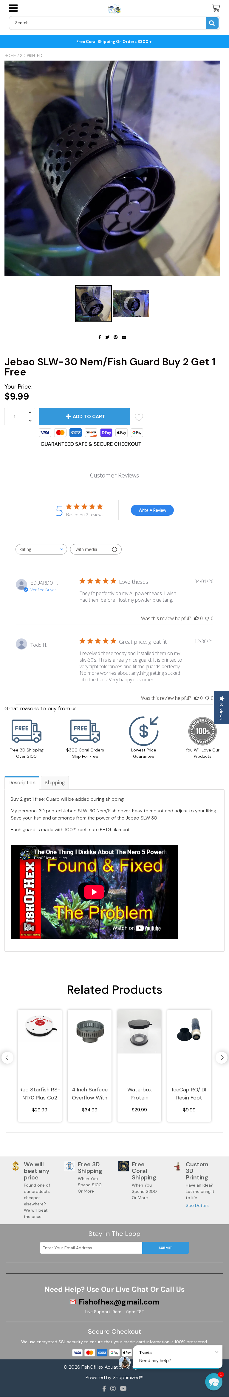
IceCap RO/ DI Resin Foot (189, 1093)
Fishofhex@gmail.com (119, 1302)
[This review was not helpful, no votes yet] (207, 618)
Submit (165, 1247)
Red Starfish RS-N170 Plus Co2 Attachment (39, 1094)
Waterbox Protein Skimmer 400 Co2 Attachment (140, 1094)
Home (10, 55)
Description (21, 782)
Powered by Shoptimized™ (114, 1377)
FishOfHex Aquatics (102, 1367)
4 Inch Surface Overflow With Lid (90, 1094)
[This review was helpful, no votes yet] (196, 618)
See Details (197, 1205)
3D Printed (31, 55)
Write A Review (152, 510)
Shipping (55, 782)
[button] (213, 1381)
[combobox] (41, 549)
